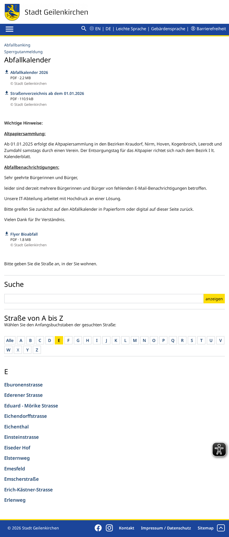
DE (108, 28)
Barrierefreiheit (211, 28)
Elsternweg (17, 458)
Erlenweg (15, 500)
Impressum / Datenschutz (166, 528)
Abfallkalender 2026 (29, 72)
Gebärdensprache (168, 28)
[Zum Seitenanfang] (221, 527)
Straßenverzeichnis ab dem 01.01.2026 (47, 93)
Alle (10, 340)
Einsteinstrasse (21, 437)
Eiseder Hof (17, 447)
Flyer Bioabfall (24, 234)
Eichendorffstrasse (25, 416)
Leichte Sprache (131, 28)
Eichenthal (16, 426)
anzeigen (214, 298)
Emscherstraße (21, 479)
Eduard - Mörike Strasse (31, 405)
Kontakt (126, 528)
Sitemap (206, 528)
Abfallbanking (17, 45)
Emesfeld (14, 468)
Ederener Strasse (23, 395)
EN (98, 28)
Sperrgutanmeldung (23, 51)
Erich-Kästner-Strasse (28, 489)
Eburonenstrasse (23, 384)
